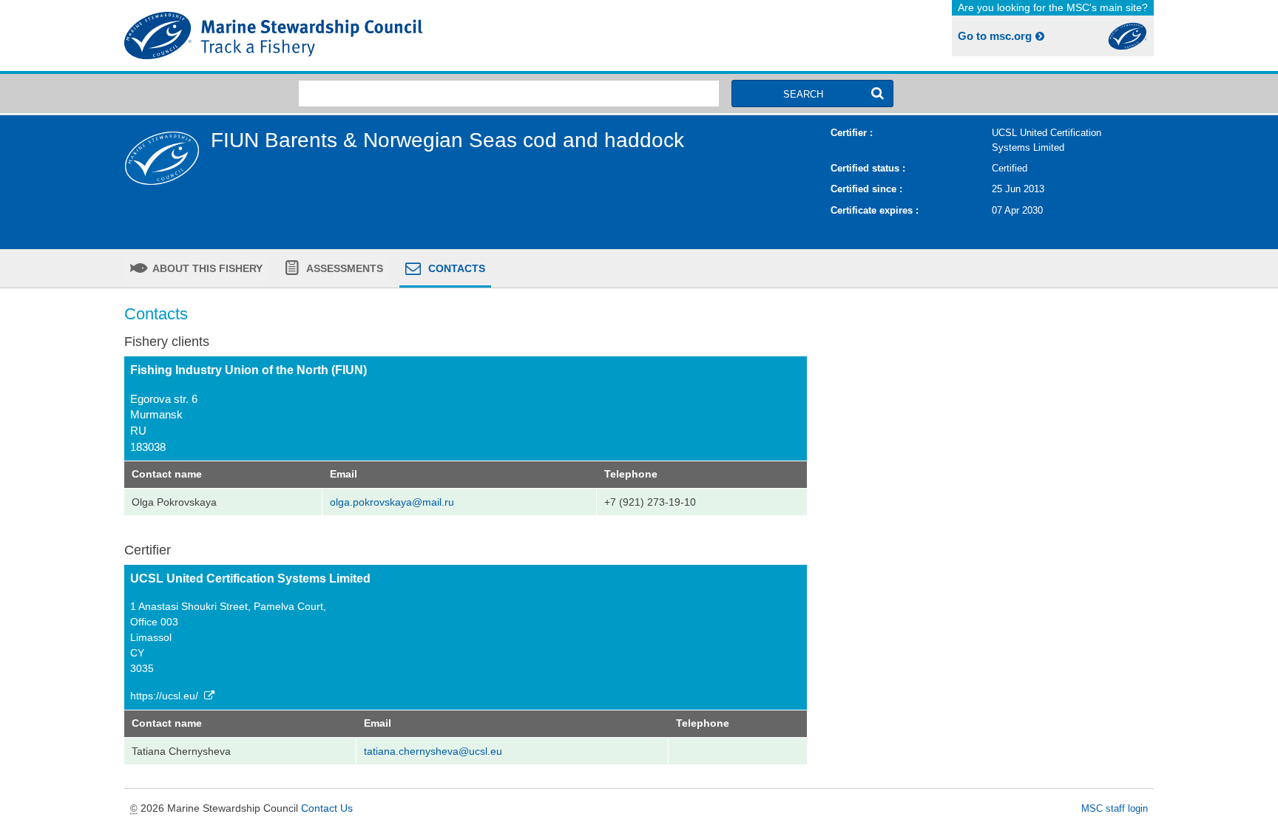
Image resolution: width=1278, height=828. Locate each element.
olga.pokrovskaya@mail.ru (392, 502)
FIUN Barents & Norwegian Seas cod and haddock (447, 140)
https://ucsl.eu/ (165, 696)
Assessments (343, 268)
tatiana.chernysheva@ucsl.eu (433, 751)
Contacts (455, 268)
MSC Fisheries (378, 35)
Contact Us (327, 808)
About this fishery (206, 268)
